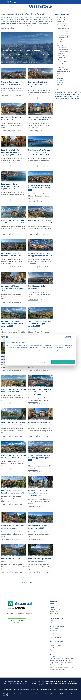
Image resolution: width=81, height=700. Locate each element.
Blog (58, 59)
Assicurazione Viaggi (63, 36)
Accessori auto (61, 17)
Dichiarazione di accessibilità (27, 694)
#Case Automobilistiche (73, 92)
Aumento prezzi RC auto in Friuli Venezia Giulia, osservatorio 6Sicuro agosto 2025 (39, 493)
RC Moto (60, 42)
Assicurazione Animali (63, 28)
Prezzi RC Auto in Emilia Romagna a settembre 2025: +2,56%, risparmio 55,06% (11, 153)
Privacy (5, 694)
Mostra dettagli (67, 357)
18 (31, 583)
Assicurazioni (61, 26)
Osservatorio (6, 95)
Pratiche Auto (61, 57)
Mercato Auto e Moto (63, 72)
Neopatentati (61, 54)
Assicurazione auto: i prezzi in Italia (61, 661)
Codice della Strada (63, 50)
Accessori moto (61, 20)
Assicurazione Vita (63, 38)
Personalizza (39, 362)
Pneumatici (61, 68)
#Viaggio (76, 99)
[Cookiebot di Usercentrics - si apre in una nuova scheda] (64, 337)
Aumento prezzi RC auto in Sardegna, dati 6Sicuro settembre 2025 (13, 289)
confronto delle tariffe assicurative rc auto (24, 17)
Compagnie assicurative (57, 669)
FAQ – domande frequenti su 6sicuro (61, 663)
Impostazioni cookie (13, 694)
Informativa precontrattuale (43, 694)
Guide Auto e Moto (63, 52)
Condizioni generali (56, 694)
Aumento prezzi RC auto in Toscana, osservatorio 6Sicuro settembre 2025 (12, 324)
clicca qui (55, 351)
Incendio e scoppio (56, 646)
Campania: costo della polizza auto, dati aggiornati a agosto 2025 (39, 458)
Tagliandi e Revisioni (63, 70)
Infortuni (52, 635)
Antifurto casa (61, 22)
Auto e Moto (60, 46)
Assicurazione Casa (63, 30)
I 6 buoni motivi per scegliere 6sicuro (61, 658)
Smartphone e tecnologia (57, 648)
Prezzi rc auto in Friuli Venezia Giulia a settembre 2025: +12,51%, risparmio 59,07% (39, 153)
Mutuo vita (53, 631)
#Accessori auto (60, 92)
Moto (58, 74)
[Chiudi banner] (74, 336)
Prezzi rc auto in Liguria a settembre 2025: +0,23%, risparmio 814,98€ (11, 187)
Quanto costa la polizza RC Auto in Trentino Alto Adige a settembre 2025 (39, 324)
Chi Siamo (53, 656)
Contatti (52, 603)
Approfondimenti (62, 24)
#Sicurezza (64, 99)
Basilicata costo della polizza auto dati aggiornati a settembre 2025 (39, 85)
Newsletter (60, 78)
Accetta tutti (63, 362)
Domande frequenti (62, 62)
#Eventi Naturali (60, 94)
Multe (59, 66)
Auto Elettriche (62, 48)
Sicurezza (59, 85)
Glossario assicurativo (57, 665)
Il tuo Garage (60, 64)
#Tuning (70, 99)
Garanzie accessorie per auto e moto (61, 667)
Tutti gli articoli (55, 609)
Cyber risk (53, 650)
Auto (58, 44)
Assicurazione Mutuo (63, 34)
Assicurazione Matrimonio (65, 32)
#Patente (58, 99)
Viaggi (52, 633)
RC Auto (60, 40)
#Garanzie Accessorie (72, 94)
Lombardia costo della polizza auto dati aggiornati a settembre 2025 (39, 188)
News (58, 76)
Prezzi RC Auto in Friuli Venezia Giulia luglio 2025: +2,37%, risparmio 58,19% (39, 392)
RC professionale (55, 629)
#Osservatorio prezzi (74, 96)
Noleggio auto (61, 55)
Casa (51, 644)
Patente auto (60, 82)
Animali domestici (55, 637)
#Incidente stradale (61, 96)
